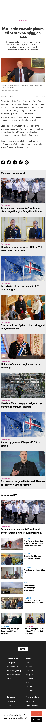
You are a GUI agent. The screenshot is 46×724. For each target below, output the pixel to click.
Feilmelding (30, 679)
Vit (8, 683)
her (25, 717)
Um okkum (30, 701)
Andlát (9, 705)
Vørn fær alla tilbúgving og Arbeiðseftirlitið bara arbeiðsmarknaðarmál (33, 543)
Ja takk (36, 713)
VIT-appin (29, 667)
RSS (27, 683)
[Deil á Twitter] (9, 163)
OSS (27, 663)
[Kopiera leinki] (21, 162)
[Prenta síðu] (27, 162)
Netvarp (29, 687)
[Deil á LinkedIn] (15, 163)
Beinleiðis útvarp (13, 675)
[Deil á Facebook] (3, 163)
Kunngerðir (11, 701)
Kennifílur (29, 671)
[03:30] (12, 588)
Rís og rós (29, 675)
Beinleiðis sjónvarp (14, 671)
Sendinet (29, 691)
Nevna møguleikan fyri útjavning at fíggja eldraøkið (10, 631)
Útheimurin (23, 20)
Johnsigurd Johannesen (9, 96)
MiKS (9, 679)
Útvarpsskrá (11, 663)
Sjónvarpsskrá (12, 667)
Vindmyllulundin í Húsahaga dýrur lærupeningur (31, 588)
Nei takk (36, 719)
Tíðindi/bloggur (32, 705)
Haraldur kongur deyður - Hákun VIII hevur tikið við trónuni (34, 631)
